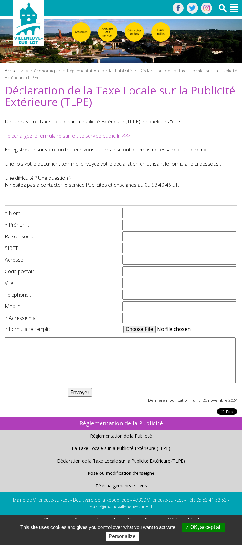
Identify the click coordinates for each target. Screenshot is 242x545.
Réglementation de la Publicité (121, 436)
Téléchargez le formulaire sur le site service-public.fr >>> (67, 135)
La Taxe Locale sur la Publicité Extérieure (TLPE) (121, 448)
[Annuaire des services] (107, 32)
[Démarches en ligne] (134, 32)
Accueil (12, 71)
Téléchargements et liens (121, 486)
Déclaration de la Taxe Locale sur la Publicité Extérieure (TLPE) (121, 461)
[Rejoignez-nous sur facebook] (178, 11)
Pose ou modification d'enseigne (121, 473)
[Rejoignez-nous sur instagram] (206, 11)
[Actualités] (81, 32)
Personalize (122, 536)
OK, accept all (205, 527)
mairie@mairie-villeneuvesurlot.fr (121, 507)
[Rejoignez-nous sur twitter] (192, 11)
